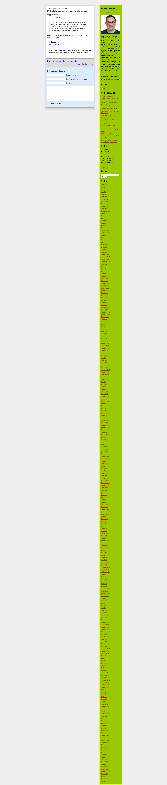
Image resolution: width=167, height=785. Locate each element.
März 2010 (104, 641)
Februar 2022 (104, 307)
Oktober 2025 (105, 209)
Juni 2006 (104, 750)
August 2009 (104, 658)
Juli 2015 (103, 492)
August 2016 (104, 464)
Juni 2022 (104, 298)
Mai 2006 (103, 752)
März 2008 (104, 699)
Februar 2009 (104, 673)
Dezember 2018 (105, 396)
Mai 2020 (103, 358)
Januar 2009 (104, 675)
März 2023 (104, 276)
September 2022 (105, 290)
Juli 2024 (103, 237)
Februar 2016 (104, 478)
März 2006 (104, 757)
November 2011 (105, 593)
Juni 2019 (104, 384)
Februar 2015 (104, 504)
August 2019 (104, 379)
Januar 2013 (104, 564)
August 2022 (104, 293)
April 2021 (104, 331)
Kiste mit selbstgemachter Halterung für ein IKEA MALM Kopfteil (109, 130)
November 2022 (105, 286)
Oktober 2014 (105, 514)
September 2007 (105, 714)
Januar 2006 (104, 762)
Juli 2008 (103, 690)
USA (59, 44)
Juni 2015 (104, 495)
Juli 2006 (103, 747)
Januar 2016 (104, 480)
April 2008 (104, 697)
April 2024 (104, 245)
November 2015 (105, 485)
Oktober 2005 (105, 769)
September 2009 (105, 656)
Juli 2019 (103, 382)
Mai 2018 (103, 413)
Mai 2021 (103, 329)
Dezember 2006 (105, 735)
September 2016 (105, 461)
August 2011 (104, 601)
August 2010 (104, 629)
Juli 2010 (103, 632)
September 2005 (105, 771)
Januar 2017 (104, 452)
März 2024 (104, 247)
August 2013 (104, 548)
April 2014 (104, 528)
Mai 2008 (103, 694)
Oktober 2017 (105, 430)
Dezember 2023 (105, 254)
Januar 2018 (104, 423)
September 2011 (105, 598)
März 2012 (104, 586)
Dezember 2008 (105, 678)
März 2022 (104, 305)
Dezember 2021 (105, 312)
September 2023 (105, 262)
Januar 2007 (104, 733)
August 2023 (104, 264)
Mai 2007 (103, 723)
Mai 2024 (103, 242)
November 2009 (105, 651)
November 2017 (105, 427)
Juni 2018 (104, 411)
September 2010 (105, 627)
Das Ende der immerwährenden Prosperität (62, 61)
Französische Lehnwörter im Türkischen (109, 116)
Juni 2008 (104, 692)
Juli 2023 (103, 266)
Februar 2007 (104, 730)
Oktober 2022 (105, 288)
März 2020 (104, 362)
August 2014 (104, 519)
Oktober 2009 (105, 653)
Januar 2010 (104, 646)
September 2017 (105, 432)
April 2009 (104, 668)
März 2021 (104, 334)
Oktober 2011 (105, 596)
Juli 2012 (103, 576)
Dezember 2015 (105, 483)
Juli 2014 (103, 521)
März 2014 (104, 531)
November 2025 (105, 206)
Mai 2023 (103, 271)
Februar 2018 (104, 420)
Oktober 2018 (105, 401)
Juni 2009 (104, 663)
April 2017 (104, 444)
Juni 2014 (104, 524)
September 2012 (105, 572)
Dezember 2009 (105, 649)
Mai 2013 (103, 555)
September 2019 (105, 377)
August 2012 (104, 574)
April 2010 (104, 639)
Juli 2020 (103, 353)
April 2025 (104, 221)
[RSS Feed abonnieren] (103, 88)
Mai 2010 (103, 637)
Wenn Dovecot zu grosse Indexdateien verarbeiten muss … (110, 101)
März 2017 (104, 447)
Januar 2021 (104, 338)
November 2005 (105, 766)
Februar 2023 (104, 278)
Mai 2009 (103, 666)
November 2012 (105, 567)
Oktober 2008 (105, 682)
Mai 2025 (103, 218)
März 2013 (104, 560)
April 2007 (104, 726)
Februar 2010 (104, 644)
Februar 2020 (104, 365)
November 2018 (105, 399)
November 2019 (105, 372)
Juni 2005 (104, 778)
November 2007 (105, 709)
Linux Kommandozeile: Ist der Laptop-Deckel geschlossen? (109, 141)
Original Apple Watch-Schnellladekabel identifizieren (109, 97)
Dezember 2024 (105, 228)
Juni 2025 (104, 216)
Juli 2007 (103, 718)
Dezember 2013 (105, 538)
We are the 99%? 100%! (85, 64)
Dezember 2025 (105, 204)
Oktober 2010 (105, 625)
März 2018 (104, 418)
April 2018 (104, 415)
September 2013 (105, 545)
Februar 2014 (104, 533)
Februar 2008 (104, 702)
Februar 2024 (104, 250)
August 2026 (104, 185)
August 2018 (104, 406)
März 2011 (104, 613)
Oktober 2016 (105, 459)
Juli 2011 (103, 603)
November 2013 (105, 540)
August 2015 (104, 490)
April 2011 (104, 610)
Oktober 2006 (105, 740)
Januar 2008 (104, 704)
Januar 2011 (104, 617)
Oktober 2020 (105, 346)
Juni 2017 (104, 439)
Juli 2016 (103, 466)
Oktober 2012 (105, 569)
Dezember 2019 (105, 370)
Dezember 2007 (105, 706)
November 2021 (105, 314)
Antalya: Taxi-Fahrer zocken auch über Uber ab (110, 112)
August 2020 (104, 350)
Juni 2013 (104, 552)
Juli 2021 (103, 324)
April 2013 (104, 557)
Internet (53, 42)
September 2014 (105, 516)
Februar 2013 (104, 562)
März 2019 (104, 389)
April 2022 (104, 302)
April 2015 (104, 500)
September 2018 (105, 403)
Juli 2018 (103, 408)
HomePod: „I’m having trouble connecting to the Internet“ (109, 124)
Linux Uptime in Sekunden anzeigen (108, 120)
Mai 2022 (103, 300)
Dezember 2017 (105, 425)
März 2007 (104, 728)
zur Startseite (105, 12)
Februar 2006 (104, 759)
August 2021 (104, 322)
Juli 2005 (103, 776)
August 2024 (104, 235)
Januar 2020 (104, 367)
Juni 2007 (104, 721)
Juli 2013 (103, 550)
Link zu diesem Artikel (53, 18)
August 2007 (104, 716)
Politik (55, 44)
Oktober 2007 (105, 711)
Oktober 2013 (105, 543)
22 (112, 160)
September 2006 (105, 742)
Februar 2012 (104, 589)
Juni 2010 (104, 634)
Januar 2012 (104, 591)
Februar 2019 (104, 391)
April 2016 (104, 473)
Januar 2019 (104, 394)
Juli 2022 (103, 295)
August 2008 (104, 687)
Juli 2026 (103, 187)
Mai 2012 (103, 581)
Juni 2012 (104, 579)
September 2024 (105, 233)
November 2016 (105, 456)
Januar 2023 (104, 281)
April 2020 (104, 360)
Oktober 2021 (105, 317)
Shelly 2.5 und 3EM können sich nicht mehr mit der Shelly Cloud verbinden (110, 136)
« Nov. (103, 167)
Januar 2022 (104, 310)
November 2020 (105, 343)
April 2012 (104, 584)
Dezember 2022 (105, 283)
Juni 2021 (104, 326)
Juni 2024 (104, 240)
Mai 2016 (103, 471)
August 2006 (104, 745)
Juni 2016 (104, 468)
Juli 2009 (103, 661)
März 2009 (104, 670)
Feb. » (107, 167)
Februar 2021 (104, 336)
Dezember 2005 (105, 764)
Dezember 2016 (105, 454)
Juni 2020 (104, 355)
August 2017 (104, 435)
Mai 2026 (103, 192)
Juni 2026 (104, 189)
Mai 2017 (103, 442)
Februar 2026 (104, 199)
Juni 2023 (104, 269)
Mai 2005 (103, 781)
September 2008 (105, 685)
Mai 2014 (103, 526)
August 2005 (104, 774)
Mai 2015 (103, 497)
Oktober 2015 (105, 488)
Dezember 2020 (105, 341)
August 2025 (104, 213)
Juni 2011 (104, 605)
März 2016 (104, 476)
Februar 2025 (104, 225)
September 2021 (105, 319)
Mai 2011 (103, 608)
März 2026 (104, 197)
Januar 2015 (104, 507)
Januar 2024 (104, 252)
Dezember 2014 (105, 509)
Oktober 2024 (105, 230)
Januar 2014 (104, 536)
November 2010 (105, 622)
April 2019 (104, 387)
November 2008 (105, 680)
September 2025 (105, 211)
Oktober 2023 (105, 259)
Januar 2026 (104, 201)
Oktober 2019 (105, 375)
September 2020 (105, 348)
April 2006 (104, 754)
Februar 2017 (104, 449)
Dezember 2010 (105, 620)
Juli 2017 (103, 437)
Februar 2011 (104, 615)
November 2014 (105, 512)
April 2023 (104, 274)
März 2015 (104, 502)
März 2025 (104, 223)
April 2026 (104, 194)
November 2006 (105, 738)
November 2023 (105, 257)
